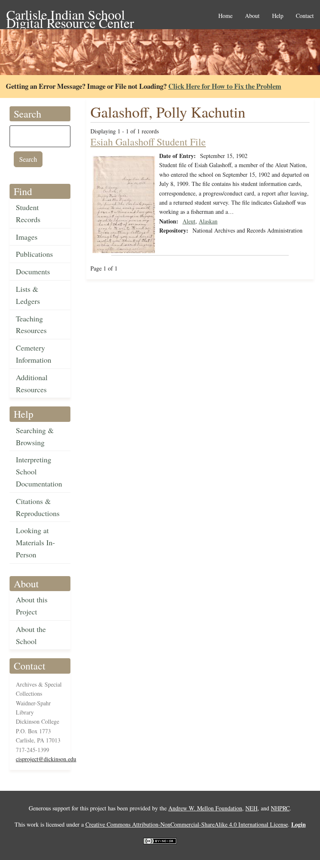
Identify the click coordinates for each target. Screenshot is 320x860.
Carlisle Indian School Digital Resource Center (70, 15)
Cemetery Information (33, 354)
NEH (251, 808)
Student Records (28, 213)
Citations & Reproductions (38, 507)
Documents (33, 271)
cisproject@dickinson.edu (46, 759)
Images (27, 237)
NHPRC (280, 808)
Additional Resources (32, 383)
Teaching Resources (31, 324)
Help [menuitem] (277, 16)
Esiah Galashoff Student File (148, 141)
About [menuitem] (252, 16)
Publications (34, 254)
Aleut (188, 221)
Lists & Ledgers (28, 295)
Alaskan (208, 221)
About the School (31, 635)
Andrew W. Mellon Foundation (205, 808)
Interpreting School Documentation (39, 471)
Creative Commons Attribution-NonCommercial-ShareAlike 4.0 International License (186, 824)
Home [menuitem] (225, 16)
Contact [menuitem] (305, 16)
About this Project (32, 605)
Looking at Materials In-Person (35, 542)
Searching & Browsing (35, 436)
